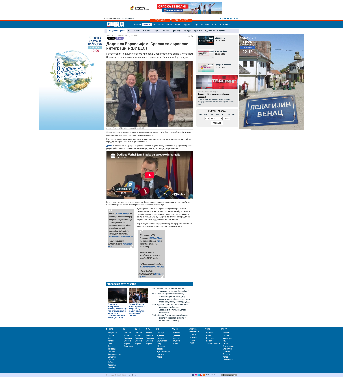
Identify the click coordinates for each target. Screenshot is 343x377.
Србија (137, 30)
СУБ (228, 114)
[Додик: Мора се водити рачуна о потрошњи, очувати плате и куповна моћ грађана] (138, 294)
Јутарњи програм (223, 65)
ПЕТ (222, 114)
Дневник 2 (220, 38)
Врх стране (228, 375)
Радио (169, 24)
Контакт (226, 351)
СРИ (211, 114)
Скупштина (162, 341)
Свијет (156, 30)
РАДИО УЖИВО (181, 20)
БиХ (130, 30)
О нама (193, 335)
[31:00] (205, 41)
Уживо (127, 335)
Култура (187, 30)
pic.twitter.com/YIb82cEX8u (152, 267)
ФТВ (213, 375)
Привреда (176, 30)
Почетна (137, 24)
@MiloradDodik (156, 238)
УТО (205, 114)
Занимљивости (114, 354)
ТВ (154, 24)
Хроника (165, 30)
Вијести (146, 24)
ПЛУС (161, 24)
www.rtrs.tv (132, 375)
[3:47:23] (205, 67)
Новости (127, 333)
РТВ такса (225, 24)
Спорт (195, 24)
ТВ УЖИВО (160, 20)
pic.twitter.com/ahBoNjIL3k (121, 237)
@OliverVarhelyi (122, 213)
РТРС (214, 24)
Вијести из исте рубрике (121, 284)
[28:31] (205, 54)
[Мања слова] (189, 36)
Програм (128, 338)
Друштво (198, 30)
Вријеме (221, 30)
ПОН (200, 114)
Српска (209, 333)
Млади (160, 357)
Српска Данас (221, 51)
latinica (121, 18)
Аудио (187, 24)
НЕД (234, 114)
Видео (178, 24)
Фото (207, 329)
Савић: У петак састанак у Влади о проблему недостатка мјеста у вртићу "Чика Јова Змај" (170, 318)
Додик (109, 146)
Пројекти (226, 354)
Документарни (163, 351)
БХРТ (208, 375)
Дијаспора (210, 30)
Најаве (127, 343)
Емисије (127, 341)
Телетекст (128, 346)
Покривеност (228, 346)
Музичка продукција (194, 330)
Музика (176, 341)
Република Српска (117, 30)
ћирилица (129, 18)
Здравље (112, 365)
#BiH (159, 241)
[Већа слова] (192, 36)
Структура (227, 349)
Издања (193, 340)
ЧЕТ (217, 114)
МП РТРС (205, 24)
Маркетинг (227, 338)
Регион (146, 30)
